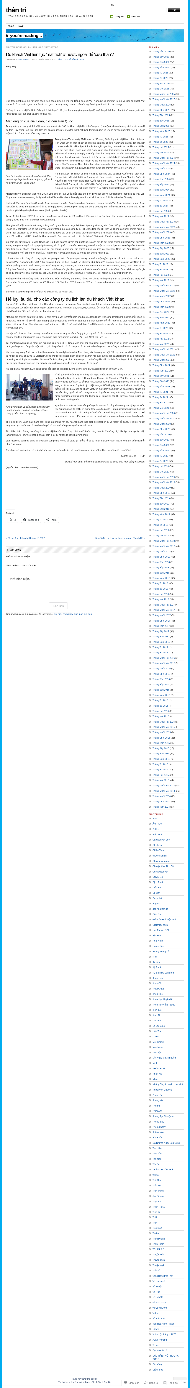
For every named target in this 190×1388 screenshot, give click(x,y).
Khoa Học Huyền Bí (162, 999)
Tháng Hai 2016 (161, 711)
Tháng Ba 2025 (160, 142)
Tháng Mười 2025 (162, 104)
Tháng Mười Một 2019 (164, 482)
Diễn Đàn (157, 887)
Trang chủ (119, 16)
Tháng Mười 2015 (162, 732)
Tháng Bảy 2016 (161, 684)
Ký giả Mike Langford (163, 972)
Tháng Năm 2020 (161, 450)
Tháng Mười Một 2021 (164, 354)
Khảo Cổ (157, 983)
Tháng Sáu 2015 (161, 753)
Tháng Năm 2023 (161, 259)
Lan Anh (157, 1020)
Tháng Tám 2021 (161, 370)
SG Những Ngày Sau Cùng (166, 1143)
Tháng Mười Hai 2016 (164, 658)
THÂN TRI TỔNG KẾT (163, 1169)
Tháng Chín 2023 (161, 237)
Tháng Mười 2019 (162, 487)
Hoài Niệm (158, 940)
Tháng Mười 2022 (162, 296)
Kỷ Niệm (157, 962)
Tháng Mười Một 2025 (164, 99)
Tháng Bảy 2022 (161, 312)
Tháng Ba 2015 (160, 769)
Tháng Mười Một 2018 (164, 546)
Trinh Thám (158, 1244)
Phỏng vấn (158, 1100)
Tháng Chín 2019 (161, 493)
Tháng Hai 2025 (161, 147)
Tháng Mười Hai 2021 (164, 349)
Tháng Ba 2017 (160, 652)
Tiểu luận (157, 1228)
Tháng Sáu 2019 (161, 509)
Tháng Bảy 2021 (161, 376)
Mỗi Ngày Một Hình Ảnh (164, 1057)
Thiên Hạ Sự (159, 1207)
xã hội (156, 1329)
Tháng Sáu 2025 (161, 126)
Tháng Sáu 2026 (161, 62)
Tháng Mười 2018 (162, 551)
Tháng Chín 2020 (161, 429)
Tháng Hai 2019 (161, 530)
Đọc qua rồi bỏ (160, 1350)
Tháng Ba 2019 (160, 525)
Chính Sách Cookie (101, 1382)
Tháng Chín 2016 (161, 674)
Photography (159, 1127)
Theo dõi (135, 16)
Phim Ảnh (157, 1111)
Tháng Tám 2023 (161, 243)
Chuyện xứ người (16, 47)
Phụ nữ (156, 1105)
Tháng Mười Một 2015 (164, 727)
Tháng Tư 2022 (160, 328)
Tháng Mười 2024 (162, 168)
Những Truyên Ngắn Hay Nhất (168, 1084)
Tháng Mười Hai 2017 (164, 604)
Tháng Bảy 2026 (161, 57)
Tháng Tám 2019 (161, 498)
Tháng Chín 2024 (161, 174)
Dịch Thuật (158, 882)
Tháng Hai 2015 (161, 775)
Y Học (156, 1345)
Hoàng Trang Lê (161, 951)
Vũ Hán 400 (159, 1318)
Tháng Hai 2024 (161, 211)
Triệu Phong (159, 1238)
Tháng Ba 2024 (160, 205)
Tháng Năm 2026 (161, 67)
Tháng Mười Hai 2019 (164, 477)
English (156, 903)
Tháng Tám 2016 (161, 679)
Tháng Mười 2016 (162, 668)
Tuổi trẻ (156, 1270)
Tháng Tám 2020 (161, 434)
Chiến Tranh (159, 850)
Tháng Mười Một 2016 (164, 663)
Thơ (155, 1222)
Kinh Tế (156, 1015)
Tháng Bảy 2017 (161, 631)
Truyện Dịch (159, 1260)
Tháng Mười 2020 (162, 424)
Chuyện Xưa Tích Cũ (163, 866)
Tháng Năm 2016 (161, 695)
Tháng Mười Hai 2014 (164, 785)
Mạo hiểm (158, 1047)
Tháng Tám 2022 (161, 307)
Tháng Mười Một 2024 (164, 163)
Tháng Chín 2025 (161, 110)
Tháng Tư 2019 (160, 519)
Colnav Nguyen (160, 871)
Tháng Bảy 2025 (161, 120)
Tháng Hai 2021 (161, 402)
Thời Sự (157, 1185)
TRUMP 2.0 (158, 1249)
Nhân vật (157, 1073)
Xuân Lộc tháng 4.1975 (164, 1334)
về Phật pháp (159, 1302)
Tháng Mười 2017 (162, 615)
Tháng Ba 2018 (160, 588)
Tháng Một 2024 (161, 216)
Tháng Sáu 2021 (161, 381)
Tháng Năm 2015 (161, 759)
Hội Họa (157, 935)
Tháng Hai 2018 (161, 594)
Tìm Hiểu (157, 1148)
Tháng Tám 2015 (161, 743)
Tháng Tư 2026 (160, 72)
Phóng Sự (158, 1095)
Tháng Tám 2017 (161, 626)
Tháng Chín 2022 (161, 301)
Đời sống (157, 1364)
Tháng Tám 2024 (161, 179)
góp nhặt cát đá (48, 47)
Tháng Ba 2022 (160, 333)
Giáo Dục (157, 914)
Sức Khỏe (158, 1137)
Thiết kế (156, 1212)
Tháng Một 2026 (161, 88)
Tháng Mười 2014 (162, 796)
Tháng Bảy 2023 (161, 248)
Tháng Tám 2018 (161, 562)
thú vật (156, 1175)
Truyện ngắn (159, 1265)
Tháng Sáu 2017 (161, 636)
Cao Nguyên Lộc (161, 839)
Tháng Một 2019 (161, 535)
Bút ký (156, 829)
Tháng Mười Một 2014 (164, 791)
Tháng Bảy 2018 (161, 567)
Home (21, 26)
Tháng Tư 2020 (160, 455)
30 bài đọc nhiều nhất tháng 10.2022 (25, 538)
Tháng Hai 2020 (161, 466)
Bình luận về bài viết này (71, 60)
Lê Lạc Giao (159, 1026)
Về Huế (156, 1292)
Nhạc (155, 1079)
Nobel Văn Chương (162, 1089)
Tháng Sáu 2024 (161, 189)
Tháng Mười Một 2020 (164, 418)
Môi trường (158, 1042)
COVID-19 (158, 877)
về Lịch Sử (158, 1297)
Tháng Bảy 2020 (161, 439)
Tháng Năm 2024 (161, 195)
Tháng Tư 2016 (160, 700)
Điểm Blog (158, 1369)
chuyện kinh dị (160, 855)
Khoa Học (158, 994)
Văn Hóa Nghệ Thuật (163, 1324)
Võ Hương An (159, 1281)
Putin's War (158, 1132)
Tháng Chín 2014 (161, 801)
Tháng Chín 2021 (161, 365)
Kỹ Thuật (157, 967)
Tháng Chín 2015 (161, 738)
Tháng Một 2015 (161, 780)
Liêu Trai (157, 1031)
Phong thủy (158, 1121)
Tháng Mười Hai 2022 (164, 285)
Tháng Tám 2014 (161, 807)
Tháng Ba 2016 (160, 706)
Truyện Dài (158, 1254)
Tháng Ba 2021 (160, 397)
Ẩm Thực (157, 823)
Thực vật (157, 1201)
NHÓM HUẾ (159, 1068)
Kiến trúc (157, 1010)
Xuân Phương (160, 1340)
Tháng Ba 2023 (160, 269)
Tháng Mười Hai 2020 (164, 413)
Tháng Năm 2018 (161, 578)
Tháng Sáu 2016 (161, 690)
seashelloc (23, 60)
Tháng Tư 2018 (160, 583)
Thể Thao (157, 1180)
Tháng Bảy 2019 (161, 503)
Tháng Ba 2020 (160, 461)
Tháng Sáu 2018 (161, 572)
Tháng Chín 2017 (161, 620)
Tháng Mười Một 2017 (164, 610)
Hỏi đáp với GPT (161, 930)
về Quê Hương (160, 1308)
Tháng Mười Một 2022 (164, 291)
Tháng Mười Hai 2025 (164, 94)
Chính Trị (157, 845)
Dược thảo (158, 898)
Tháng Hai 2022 (161, 338)
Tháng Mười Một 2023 (164, 227)
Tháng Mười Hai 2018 (164, 541)
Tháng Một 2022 (161, 344)
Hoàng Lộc (158, 946)
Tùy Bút (156, 1164)
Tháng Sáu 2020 (161, 445)
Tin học (156, 1233)
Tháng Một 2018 (161, 599)
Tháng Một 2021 (161, 408)
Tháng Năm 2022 (161, 322)
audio (155, 818)
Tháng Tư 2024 (160, 200)
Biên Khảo (158, 834)
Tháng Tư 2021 (160, 392)
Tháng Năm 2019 (161, 514)
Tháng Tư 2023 (160, 264)
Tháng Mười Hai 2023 (164, 221)
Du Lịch (32, 47)
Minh (155, 1063)
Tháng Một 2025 (161, 152)
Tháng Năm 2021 (161, 386)
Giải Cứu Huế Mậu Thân (165, 919)
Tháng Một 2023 (161, 280)
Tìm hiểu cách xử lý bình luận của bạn (73, 614)
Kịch (155, 956)
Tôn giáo (157, 1159)
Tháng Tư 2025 (160, 136)
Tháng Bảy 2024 (161, 184)
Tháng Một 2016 (161, 716)
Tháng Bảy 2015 (161, 748)
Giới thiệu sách (160, 925)
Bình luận (58, 605)
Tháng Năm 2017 (161, 642)
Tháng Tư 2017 (160, 647)
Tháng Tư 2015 (160, 764)
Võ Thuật (157, 1286)
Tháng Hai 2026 (161, 83)
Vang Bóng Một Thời (163, 1276)
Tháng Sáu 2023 (161, 253)
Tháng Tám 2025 (161, 115)
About (11, 26)
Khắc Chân (158, 988)
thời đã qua (158, 1196)
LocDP (156, 1036)
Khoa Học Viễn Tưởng (164, 1004)
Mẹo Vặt (157, 1052)
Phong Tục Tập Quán (163, 1116)
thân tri (16, 10)
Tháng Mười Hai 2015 (164, 722)
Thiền (155, 1217)
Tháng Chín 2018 (161, 556)
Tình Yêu (157, 1153)
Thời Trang (158, 1191)
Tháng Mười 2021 (162, 360)
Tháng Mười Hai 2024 (164, 158)
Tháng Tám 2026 (161, 51)
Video (155, 1313)
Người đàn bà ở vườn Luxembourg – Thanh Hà (120, 538)
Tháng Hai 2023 (161, 275)
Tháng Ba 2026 (160, 78)
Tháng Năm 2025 (161, 131)
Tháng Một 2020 (161, 471)
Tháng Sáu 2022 (161, 317)
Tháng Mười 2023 (162, 232)
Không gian (158, 978)
